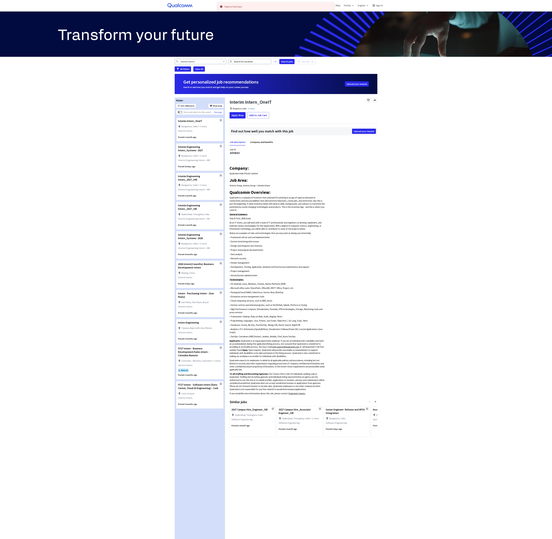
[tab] (239, 142)
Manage (218, 112)
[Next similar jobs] (375, 402)
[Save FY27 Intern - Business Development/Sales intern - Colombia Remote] (221, 348)
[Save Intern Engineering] (221, 322)
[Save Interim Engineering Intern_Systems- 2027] (221, 146)
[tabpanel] (303, 272)
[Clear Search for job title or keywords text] (224, 62)
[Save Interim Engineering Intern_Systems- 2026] (221, 234)
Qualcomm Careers (296, 393)
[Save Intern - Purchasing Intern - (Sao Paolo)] (221, 293)
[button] (261, 5)
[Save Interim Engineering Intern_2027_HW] (221, 175)
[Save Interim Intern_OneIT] (221, 120)
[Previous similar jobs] (370, 402)
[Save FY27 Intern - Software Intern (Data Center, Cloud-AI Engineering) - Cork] (221, 384)
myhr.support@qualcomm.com (285, 346)
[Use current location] (275, 61)
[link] (179, 5)
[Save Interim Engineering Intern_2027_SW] (221, 205)
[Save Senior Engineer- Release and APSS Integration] (367, 409)
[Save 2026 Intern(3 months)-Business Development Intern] (221, 263)
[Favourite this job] (368, 100)
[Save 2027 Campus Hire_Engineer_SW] (273, 409)
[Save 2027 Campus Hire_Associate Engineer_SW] (320, 409)
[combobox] (200, 61)
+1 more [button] (251, 108)
